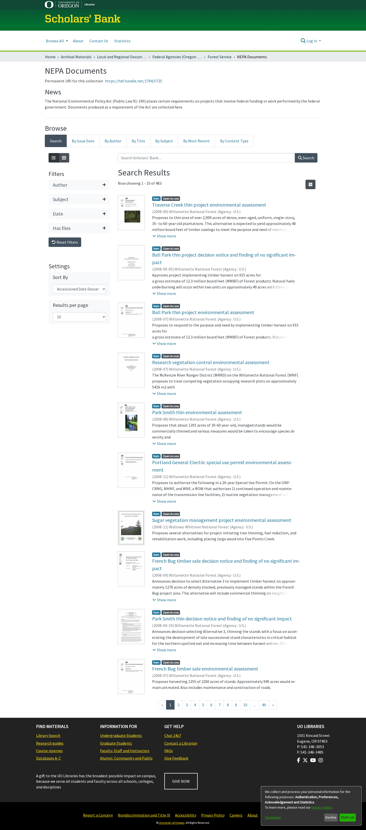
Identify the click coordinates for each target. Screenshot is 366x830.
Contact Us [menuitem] (98, 40)
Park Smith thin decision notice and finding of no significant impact (222, 618)
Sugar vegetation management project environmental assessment (221, 520)
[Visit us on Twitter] (305, 760)
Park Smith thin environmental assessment (197, 412)
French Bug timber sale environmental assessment (205, 668)
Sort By (60, 277)
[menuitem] (56, 41)
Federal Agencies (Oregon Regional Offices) (177, 56)
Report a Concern (98, 815)
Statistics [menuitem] (122, 40)
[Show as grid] (64, 158)
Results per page (70, 305)
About (252, 815)
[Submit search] (303, 41)
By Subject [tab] (164, 140)
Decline (330, 817)
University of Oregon (171, 823)
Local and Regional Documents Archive (122, 56)
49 (264, 704)
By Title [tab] (138, 140)
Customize (273, 817)
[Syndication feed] (310, 184)
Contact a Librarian (180, 743)
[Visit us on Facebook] (298, 760)
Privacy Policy (213, 815)
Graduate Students (116, 743)
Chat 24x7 (172, 735)
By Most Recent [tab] (196, 140)
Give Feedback (176, 758)
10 (245, 704)
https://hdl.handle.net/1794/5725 (133, 80)
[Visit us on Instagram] (320, 760)
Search (308, 157)
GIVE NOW (181, 781)
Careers (236, 815)
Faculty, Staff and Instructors (124, 750)
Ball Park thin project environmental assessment (203, 312)
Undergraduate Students (121, 735)
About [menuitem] (78, 40)
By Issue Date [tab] (83, 140)
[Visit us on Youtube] (313, 760)
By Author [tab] (113, 140)
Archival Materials (76, 56)
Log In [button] (312, 40)
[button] (164, 236)
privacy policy (321, 807)
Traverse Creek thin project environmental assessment (209, 205)
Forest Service (220, 56)
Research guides (49, 743)
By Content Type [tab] (234, 140)
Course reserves (49, 750)
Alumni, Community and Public (126, 758)
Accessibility (185, 815)
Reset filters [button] (67, 242)
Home (50, 56)
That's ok (347, 817)
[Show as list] (54, 158)
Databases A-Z (48, 758)
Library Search (48, 735)
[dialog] (311, 806)
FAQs (168, 750)
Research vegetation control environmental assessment (210, 362)
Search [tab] (55, 140)
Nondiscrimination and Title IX (144, 815)
